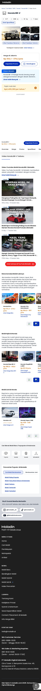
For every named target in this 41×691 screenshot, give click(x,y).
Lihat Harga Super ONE (26, 428)
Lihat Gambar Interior (30, 43)
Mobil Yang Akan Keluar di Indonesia (17, 481)
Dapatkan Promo (12, 64)
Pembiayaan (7, 549)
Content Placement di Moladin (14, 615)
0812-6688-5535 (8, 640)
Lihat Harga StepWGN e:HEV (26, 371)
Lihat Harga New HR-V (9, 372)
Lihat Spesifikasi (8, 22)
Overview (5, 149)
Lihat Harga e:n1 (8, 425)
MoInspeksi (6, 553)
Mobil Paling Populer (12, 477)
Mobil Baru (6, 570)
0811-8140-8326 (8, 652)
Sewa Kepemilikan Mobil (11, 611)
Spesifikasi (31, 149)
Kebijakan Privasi (8, 602)
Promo (21, 149)
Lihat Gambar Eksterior (11, 43)
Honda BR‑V (25, 8)
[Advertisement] (20, 116)
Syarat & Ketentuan (10, 607)
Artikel (4, 557)
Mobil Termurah (10, 487)
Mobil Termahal (10, 491)
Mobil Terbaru (9, 484)
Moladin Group (15, 530)
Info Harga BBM (8, 619)
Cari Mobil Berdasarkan (13, 472)
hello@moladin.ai (9, 631)
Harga (14, 149)
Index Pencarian (8, 586)
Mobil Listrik (6, 582)
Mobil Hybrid (7, 578)
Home (3, 8)
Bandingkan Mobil (9, 574)
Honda (18, 8)
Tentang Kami (7, 598)
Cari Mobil (9, 8)
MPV (14, 8)
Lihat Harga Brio (8, 313)
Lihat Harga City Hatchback (26, 315)
